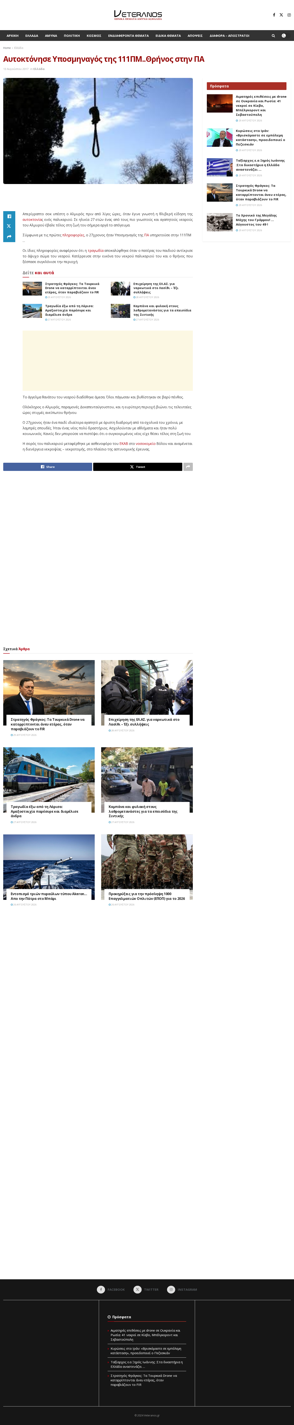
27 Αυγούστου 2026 (59, 319)
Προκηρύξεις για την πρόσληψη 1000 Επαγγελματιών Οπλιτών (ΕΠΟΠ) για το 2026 (147, 896)
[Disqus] (98, 975)
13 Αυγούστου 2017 (15, 69)
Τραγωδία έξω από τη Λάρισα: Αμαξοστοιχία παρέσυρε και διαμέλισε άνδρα (69, 310)
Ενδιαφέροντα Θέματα (128, 35)
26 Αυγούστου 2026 (24, 904)
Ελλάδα (31, 35)
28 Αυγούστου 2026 (147, 297)
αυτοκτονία (32, 219)
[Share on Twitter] (9, 226)
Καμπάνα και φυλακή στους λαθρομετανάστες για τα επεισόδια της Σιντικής (162, 310)
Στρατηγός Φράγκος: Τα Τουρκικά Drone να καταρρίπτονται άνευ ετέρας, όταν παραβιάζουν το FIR (72, 288)
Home (7, 48)
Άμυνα (51, 35)
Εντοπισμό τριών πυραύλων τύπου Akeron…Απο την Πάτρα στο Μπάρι (49, 896)
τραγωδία (96, 250)
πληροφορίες (73, 235)
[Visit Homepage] (138, 15)
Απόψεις (195, 35)
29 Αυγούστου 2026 (59, 297)
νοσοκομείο (146, 443)
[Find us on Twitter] (281, 15)
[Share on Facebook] (9, 216)
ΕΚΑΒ (123, 443)
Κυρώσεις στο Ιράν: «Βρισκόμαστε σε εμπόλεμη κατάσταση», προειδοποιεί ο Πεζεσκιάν (260, 137)
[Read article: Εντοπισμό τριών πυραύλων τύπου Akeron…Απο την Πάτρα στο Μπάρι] (49, 867)
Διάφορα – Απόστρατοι (229, 35)
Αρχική (13, 35)
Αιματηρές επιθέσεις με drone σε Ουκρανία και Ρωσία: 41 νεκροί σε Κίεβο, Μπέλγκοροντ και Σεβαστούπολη (261, 105)
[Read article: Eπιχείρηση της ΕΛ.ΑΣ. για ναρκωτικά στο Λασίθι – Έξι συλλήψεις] (120, 289)
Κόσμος (94, 35)
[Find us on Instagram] (289, 15)
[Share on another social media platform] (9, 237)
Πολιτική (72, 35)
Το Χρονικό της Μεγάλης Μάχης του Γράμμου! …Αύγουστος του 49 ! (256, 219)
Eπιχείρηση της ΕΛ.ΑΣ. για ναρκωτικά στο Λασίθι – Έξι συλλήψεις (155, 288)
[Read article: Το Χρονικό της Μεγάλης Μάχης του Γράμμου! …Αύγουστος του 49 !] (220, 222)
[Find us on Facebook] (274, 15)
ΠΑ (146, 235)
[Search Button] (273, 35)
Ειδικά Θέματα (168, 35)
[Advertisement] (98, 200)
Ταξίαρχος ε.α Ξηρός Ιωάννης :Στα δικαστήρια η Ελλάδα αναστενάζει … (260, 165)
